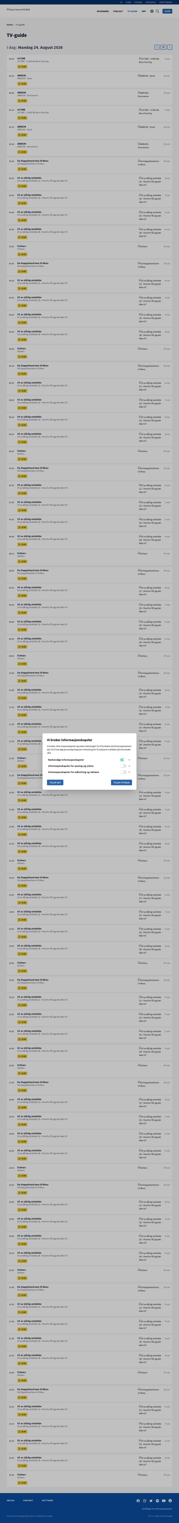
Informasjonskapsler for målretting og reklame (73, 772)
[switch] (123, 760)
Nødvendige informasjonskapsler (66, 759)
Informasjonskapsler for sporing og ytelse (71, 766)
